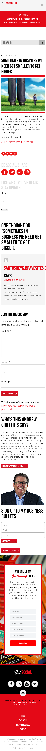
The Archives (23, 22)
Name (5, 362)
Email (5, 372)
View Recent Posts (9, 550)
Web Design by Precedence (23, 748)
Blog (23, 716)
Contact (23, 729)
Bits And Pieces (12, 19)
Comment (6, 330)
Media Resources (23, 724)
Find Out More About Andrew (12, 466)
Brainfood (34, 19)
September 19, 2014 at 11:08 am (14, 280)
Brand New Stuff (35, 22)
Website (5, 382)
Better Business (24, 19)
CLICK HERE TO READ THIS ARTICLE (17, 142)
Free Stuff (23, 720)
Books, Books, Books (10, 22)
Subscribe (6, 541)
